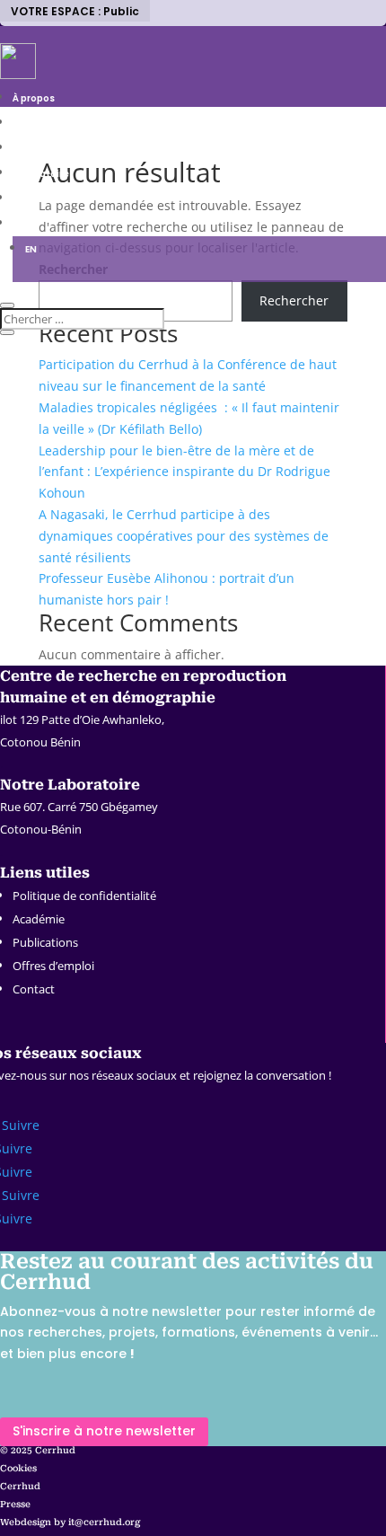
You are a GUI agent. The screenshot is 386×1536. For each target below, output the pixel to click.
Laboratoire (41, 174)
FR (18, 224)
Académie (39, 919)
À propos (34, 98)
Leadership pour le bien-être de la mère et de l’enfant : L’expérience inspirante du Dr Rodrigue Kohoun (184, 472)
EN (31, 249)
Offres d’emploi (53, 966)
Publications (45, 942)
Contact (34, 989)
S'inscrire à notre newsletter (104, 1431)
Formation (38, 148)
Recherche (39, 123)
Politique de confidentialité (84, 895)
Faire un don (42, 199)
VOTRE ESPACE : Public (75, 11)
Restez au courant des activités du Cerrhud (186, 1271)
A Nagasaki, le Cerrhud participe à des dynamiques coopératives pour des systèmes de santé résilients (184, 536)
